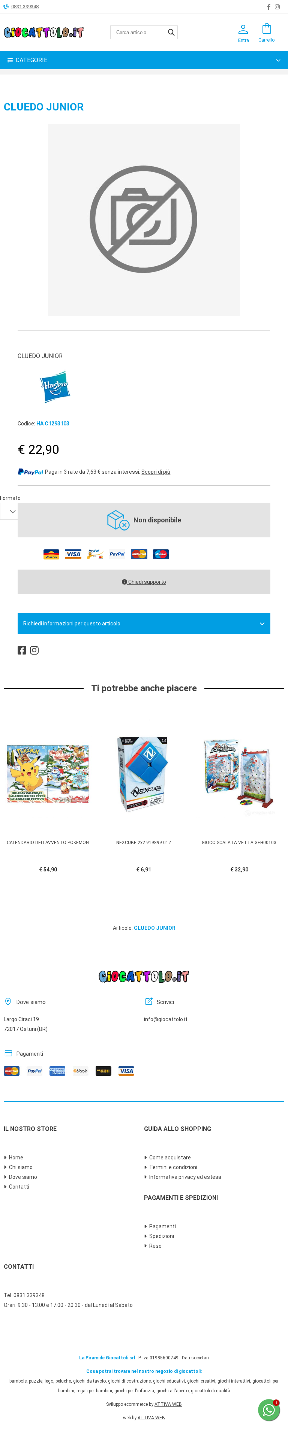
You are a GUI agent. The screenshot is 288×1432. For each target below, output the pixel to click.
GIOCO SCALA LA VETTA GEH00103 (239, 842)
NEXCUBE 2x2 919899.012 (143, 842)
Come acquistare (170, 1158)
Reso (155, 1246)
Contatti (19, 1187)
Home (16, 1158)
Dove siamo (23, 1177)
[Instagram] (277, 7)
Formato (10, 498)
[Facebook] (268, 7)
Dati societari (195, 1357)
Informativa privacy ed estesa (185, 1177)
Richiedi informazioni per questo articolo (71, 623)
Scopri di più (155, 472)
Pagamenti (162, 1226)
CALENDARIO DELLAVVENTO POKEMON (48, 842)
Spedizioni (161, 1236)
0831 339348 (25, 6)
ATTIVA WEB (168, 1404)
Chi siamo (21, 1167)
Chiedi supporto (146, 582)
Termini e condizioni (173, 1167)
